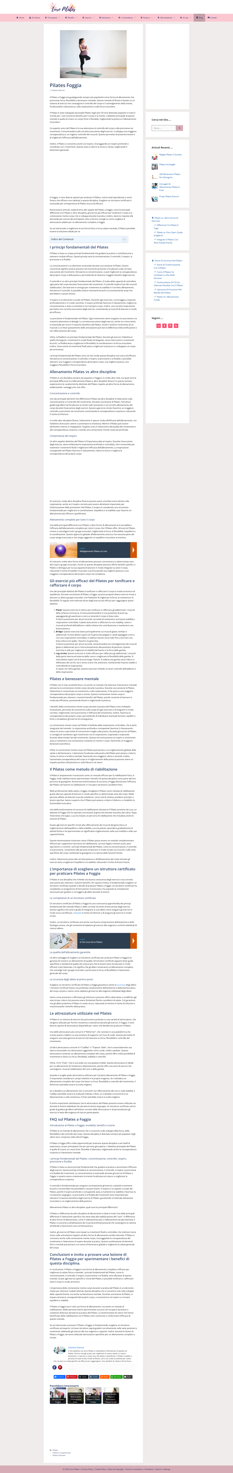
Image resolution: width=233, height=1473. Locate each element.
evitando (77, 912)
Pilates (55, 1450)
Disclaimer (149, 1469)
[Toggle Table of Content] (123, 239)
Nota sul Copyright (115, 1469)
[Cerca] (179, 128)
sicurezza (121, 984)
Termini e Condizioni (134, 1469)
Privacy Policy (87, 1469)
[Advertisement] (140, 6)
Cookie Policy (100, 1469)
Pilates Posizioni (59, 1455)
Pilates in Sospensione (62, 1453)
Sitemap (166, 1469)
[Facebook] (54, 1367)
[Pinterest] (60, 1367)
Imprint (158, 1469)
